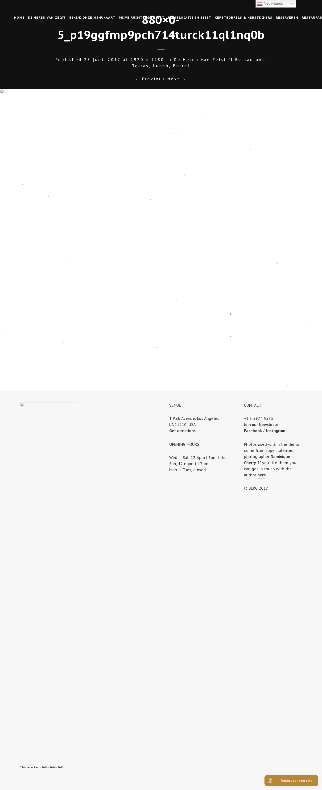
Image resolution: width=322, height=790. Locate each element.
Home (19, 18)
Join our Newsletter (262, 424)
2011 (60, 767)
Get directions (182, 430)
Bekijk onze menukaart (92, 18)
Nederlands (273, 3)
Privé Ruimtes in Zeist (141, 18)
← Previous (150, 79)
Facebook (253, 430)
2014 (52, 767)
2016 (44, 767)
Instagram (275, 430)
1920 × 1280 (147, 59)
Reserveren (287, 18)
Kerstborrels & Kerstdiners (243, 18)
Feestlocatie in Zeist (189, 18)
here (261, 475)
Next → (177, 79)
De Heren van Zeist (47, 18)
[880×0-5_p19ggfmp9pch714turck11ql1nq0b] (161, 240)
